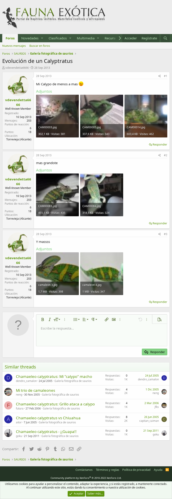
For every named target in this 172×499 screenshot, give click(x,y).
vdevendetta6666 (17, 68)
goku (19, 436)
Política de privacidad (136, 470)
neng (19, 394)
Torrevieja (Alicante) (18, 139)
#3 (165, 234)
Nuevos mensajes (14, 46)
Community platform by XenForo (86, 478)
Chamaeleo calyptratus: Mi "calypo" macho (54, 376)
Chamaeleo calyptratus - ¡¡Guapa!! (46, 431)
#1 (165, 76)
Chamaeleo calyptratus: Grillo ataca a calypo (55, 404)
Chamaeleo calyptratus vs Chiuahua (48, 417)
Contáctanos (83, 470)
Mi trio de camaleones (35, 390)
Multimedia (86, 38)
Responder (160, 144)
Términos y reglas (107, 470)
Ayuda (158, 470)
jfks (157, 407)
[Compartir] (159, 76)
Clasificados (58, 38)
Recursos (111, 38)
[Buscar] (165, 38)
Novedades (30, 38)
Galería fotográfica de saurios (73, 381)
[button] (42, 38)
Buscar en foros (39, 46)
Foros (10, 38)
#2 (165, 155)
